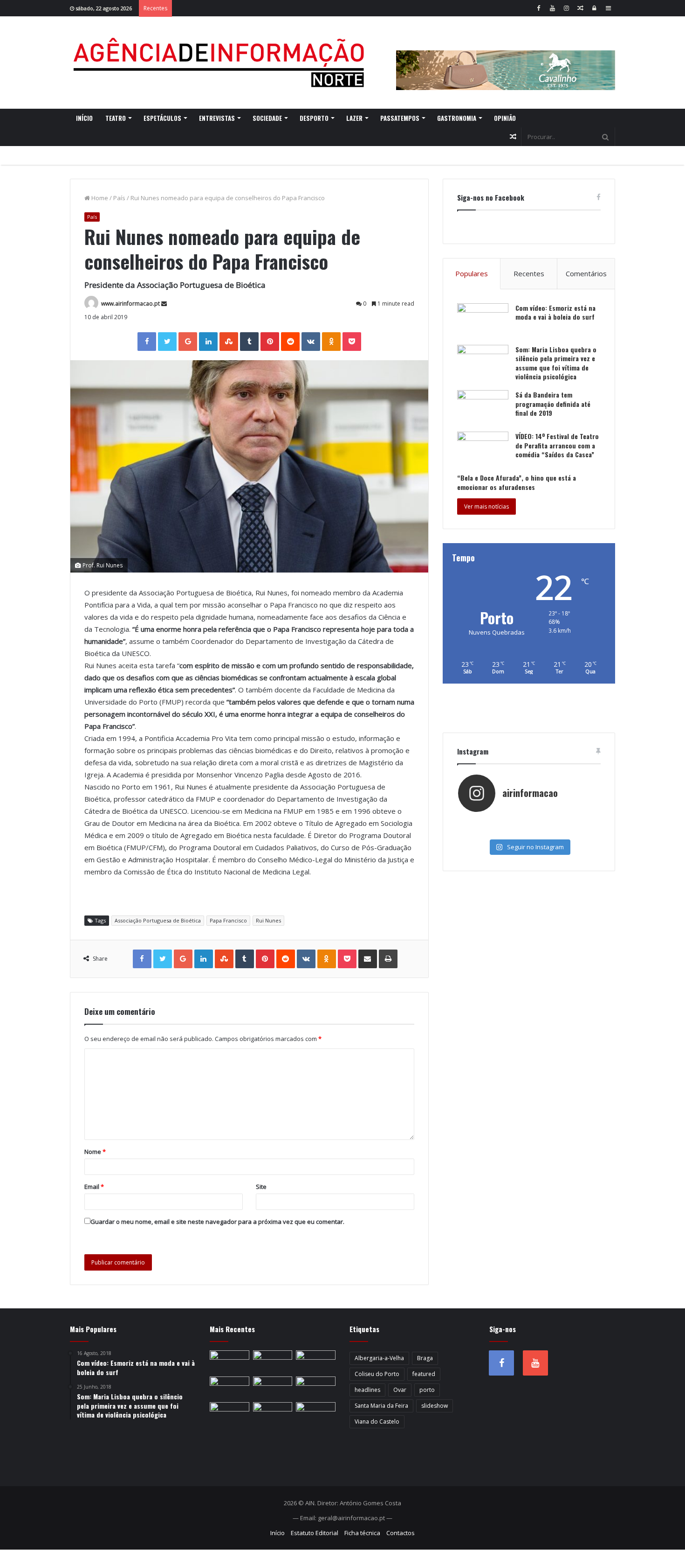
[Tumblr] (249, 341)
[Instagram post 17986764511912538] (576, 822)
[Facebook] (538, 8)
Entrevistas (217, 118)
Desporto (314, 118)
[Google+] (187, 341)
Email (94, 1186)
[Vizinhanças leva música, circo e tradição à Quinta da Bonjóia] (229, 1387)
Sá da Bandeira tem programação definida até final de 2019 (552, 404)
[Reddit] (290, 341)
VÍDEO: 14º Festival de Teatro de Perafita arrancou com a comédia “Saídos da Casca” (557, 445)
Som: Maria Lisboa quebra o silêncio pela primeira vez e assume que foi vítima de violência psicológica (555, 363)
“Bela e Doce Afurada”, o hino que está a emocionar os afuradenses (516, 482)
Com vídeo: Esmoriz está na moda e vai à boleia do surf (555, 312)
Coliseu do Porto (377, 1374)
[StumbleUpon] (228, 341)
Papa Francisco (228, 920)
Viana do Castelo (377, 1421)
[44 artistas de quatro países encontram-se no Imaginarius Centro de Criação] (229, 1361)
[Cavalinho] (505, 57)
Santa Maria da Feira (381, 1406)
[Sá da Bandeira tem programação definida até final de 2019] (482, 407)
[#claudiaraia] (528, 822)
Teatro (115, 118)
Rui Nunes (268, 920)
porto (427, 1390)
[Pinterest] (269, 341)
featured (423, 1374)
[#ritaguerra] (481, 831)
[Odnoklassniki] (331, 341)
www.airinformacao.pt (130, 303)
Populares (471, 273)
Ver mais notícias (486, 506)
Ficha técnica (362, 1533)
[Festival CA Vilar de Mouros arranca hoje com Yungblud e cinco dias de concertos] (273, 1413)
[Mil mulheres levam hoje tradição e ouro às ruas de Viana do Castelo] (229, 1413)
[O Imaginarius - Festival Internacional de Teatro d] (481, 822)
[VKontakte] (310, 341)
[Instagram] (566, 8)
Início (84, 118)
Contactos (400, 1533)
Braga (425, 1358)
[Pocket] (351, 341)
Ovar (399, 1390)
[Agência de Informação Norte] (221, 62)
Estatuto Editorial (314, 1533)
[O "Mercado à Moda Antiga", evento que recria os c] (576, 831)
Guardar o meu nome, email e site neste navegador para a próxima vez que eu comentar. (217, 1221)
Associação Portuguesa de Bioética (158, 920)
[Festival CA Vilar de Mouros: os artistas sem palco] (273, 1361)
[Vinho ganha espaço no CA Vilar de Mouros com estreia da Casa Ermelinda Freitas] (316, 1361)
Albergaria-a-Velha (379, 1358)
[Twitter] (167, 341)
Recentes (529, 273)
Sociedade (267, 118)
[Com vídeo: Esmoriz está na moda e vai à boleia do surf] (482, 320)
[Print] (388, 959)
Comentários (586, 273)
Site (261, 1186)
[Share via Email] (367, 959)
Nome (95, 1151)
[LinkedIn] (208, 341)
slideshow (434, 1406)
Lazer (354, 118)
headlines (367, 1390)
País (119, 198)
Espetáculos (162, 118)
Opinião (505, 118)
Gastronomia (456, 118)
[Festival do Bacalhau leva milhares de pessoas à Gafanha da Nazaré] (316, 1387)
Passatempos (399, 118)
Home (99, 198)
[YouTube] (552, 8)
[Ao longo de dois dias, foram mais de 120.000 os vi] (528, 831)
